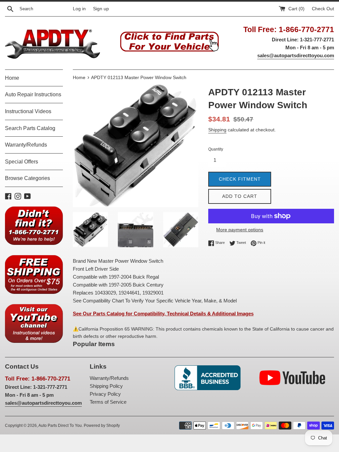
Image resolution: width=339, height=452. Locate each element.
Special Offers (21, 161)
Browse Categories (27, 178)
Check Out (323, 8)
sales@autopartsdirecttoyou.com (295, 55)
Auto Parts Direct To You (60, 425)
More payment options (239, 229)
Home (12, 78)
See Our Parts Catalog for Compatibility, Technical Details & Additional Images (163, 313)
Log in (79, 8)
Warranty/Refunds (26, 145)
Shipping (217, 129)
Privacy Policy (105, 394)
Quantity (215, 149)
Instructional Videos (28, 111)
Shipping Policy (106, 386)
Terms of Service (108, 402)
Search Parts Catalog (30, 128)
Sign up (101, 8)
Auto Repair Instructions (33, 94)
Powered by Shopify (102, 425)
